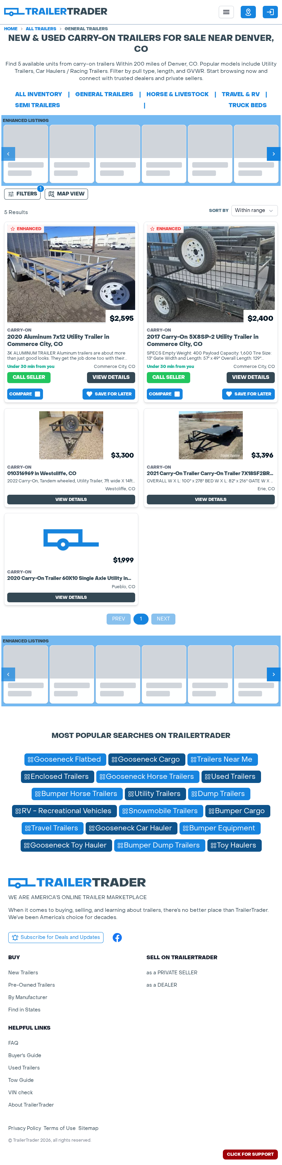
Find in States (24, 1010)
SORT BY (219, 210)
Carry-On (19, 330)
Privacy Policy (24, 1128)
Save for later (113, 394)
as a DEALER (162, 985)
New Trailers (23, 973)
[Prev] (8, 154)
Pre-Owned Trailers (31, 985)
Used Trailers (24, 1068)
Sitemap (88, 1128)
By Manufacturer (27, 997)
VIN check (20, 1092)
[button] (248, 12)
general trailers (104, 94)
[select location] (248, 12)
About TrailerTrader (31, 1105)
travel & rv (241, 94)
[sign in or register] (270, 12)
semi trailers (37, 105)
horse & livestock (178, 94)
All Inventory (38, 94)
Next (163, 619)
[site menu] (226, 12)
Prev (118, 619)
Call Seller (29, 377)
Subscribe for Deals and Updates (60, 937)
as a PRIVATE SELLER (172, 973)
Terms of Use (60, 1128)
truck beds (248, 105)
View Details (111, 377)
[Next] (274, 154)
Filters (27, 194)
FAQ (13, 1043)
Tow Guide (21, 1080)
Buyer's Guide (24, 1055)
